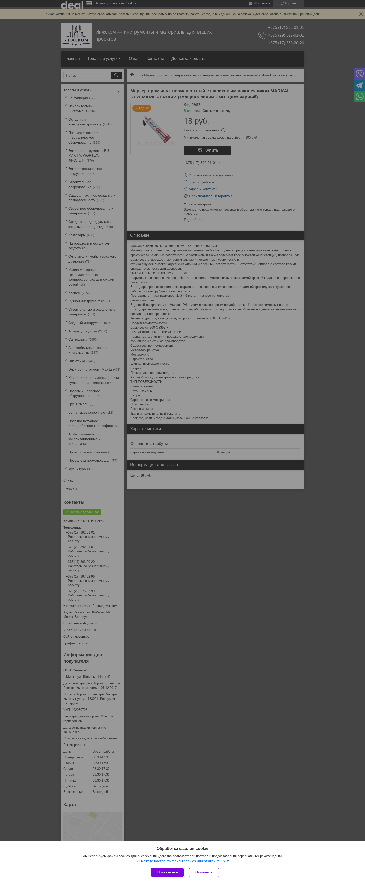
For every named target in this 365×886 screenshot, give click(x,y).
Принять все (167, 872)
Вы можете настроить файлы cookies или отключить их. (180, 861)
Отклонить (204, 872)
